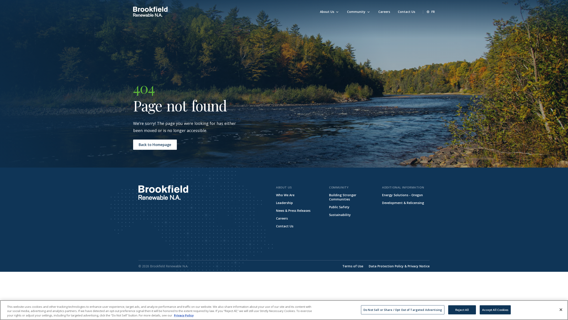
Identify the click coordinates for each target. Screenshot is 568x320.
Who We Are (285, 195)
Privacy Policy (184, 315)
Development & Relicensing (403, 203)
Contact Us (284, 226)
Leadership (284, 203)
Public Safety (339, 207)
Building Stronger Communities (342, 197)
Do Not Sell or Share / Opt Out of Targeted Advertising (402, 310)
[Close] (561, 309)
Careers (282, 218)
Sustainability (340, 215)
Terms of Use (352, 266)
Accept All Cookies (495, 310)
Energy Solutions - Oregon (402, 195)
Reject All (462, 310)
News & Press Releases (293, 210)
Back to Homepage (155, 144)
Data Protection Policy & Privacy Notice (399, 266)
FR (433, 12)
